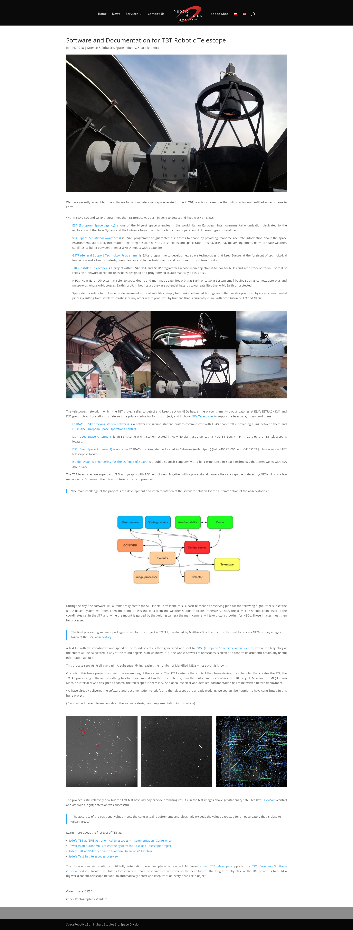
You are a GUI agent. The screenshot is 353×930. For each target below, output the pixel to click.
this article (187, 703)
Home (102, 14)
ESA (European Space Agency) (93, 225)
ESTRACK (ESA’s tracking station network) (100, 424)
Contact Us (156, 14)
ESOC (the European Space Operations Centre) (104, 429)
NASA (82, 466)
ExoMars (270, 800)
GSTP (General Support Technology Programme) (105, 255)
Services (132, 14)
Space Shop (220, 14)
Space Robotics (148, 48)
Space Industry (126, 48)
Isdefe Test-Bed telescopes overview (93, 856)
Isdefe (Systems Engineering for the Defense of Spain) (109, 462)
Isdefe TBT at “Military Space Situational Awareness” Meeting (110, 851)
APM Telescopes (202, 416)
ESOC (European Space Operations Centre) (225, 648)
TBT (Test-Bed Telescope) (89, 268)
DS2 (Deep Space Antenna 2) (92, 449)
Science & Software (100, 48)
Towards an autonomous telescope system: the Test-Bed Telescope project (120, 846)
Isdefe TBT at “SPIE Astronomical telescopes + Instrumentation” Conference (120, 840)
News (116, 14)
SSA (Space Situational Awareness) (97, 238)
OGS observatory (99, 637)
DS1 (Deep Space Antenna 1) (92, 436)
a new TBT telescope (215, 866)
